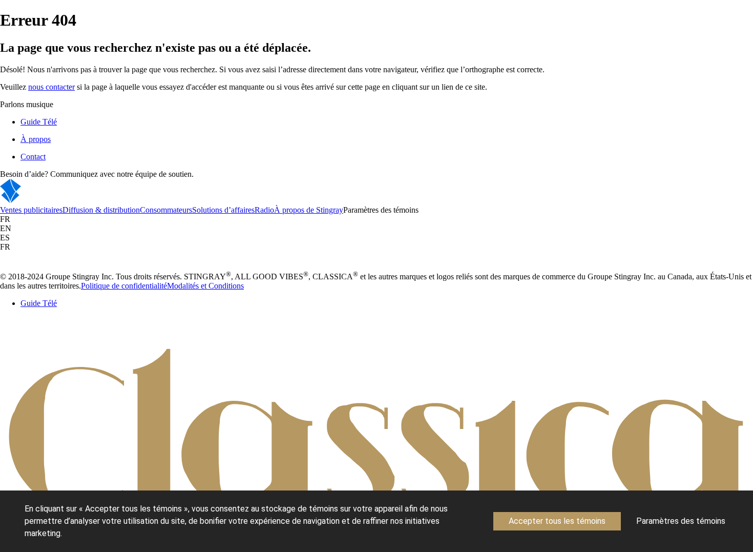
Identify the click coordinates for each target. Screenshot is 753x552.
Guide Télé (38, 121)
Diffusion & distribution (101, 210)
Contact (33, 156)
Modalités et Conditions (205, 285)
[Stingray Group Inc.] (42, 200)
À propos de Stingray (308, 210)
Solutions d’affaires (223, 210)
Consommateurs (166, 210)
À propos (35, 139)
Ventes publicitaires (31, 210)
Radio (264, 210)
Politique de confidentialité (124, 285)
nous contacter (51, 87)
